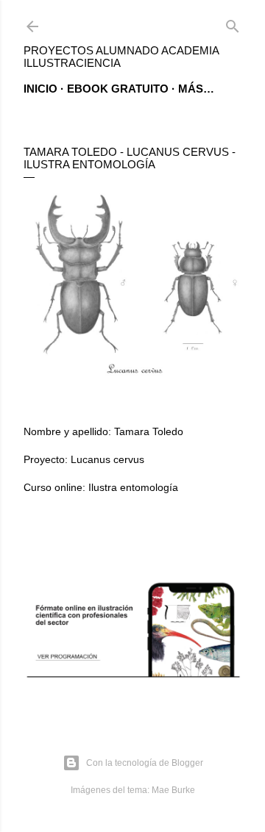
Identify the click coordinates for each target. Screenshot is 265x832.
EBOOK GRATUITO (118, 88)
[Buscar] (232, 23)
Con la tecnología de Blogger (144, 763)
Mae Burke (173, 790)
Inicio (40, 88)
